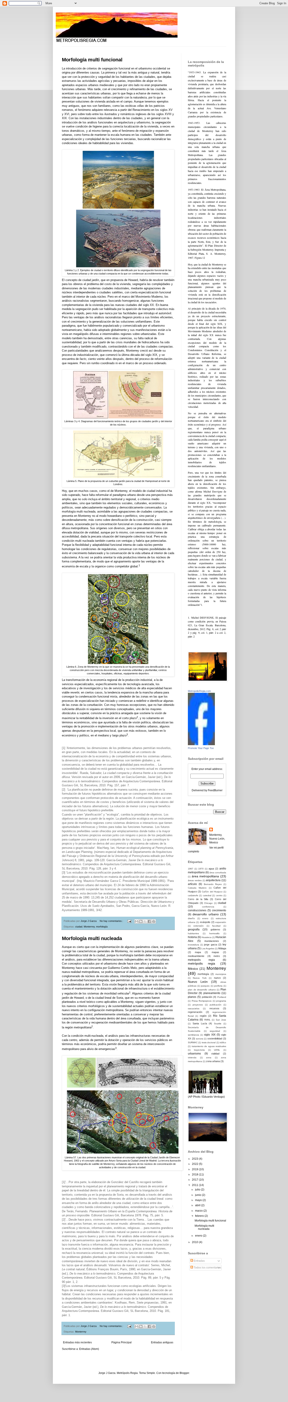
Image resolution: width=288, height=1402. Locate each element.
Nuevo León (198, 981)
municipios (220, 974)
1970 (201, 868)
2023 (195, 1158)
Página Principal (121, 1342)
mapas (215, 952)
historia (192, 937)
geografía (194, 929)
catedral (207, 895)
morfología (102, 926)
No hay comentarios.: (112, 921)
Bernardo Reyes (213, 884)
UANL (217, 1050)
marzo (199, 1210)
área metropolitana (205, 876)
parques (205, 986)
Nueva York (199, 978)
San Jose (221, 1020)
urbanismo (194, 1053)
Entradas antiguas (162, 1342)
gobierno (215, 929)
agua (211, 868)
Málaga (222, 948)
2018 (195, 1174)
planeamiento (211, 993)
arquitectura (213, 880)
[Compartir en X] (145, 921)
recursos (214, 1008)
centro (219, 895)
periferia (218, 986)
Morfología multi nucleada (92, 938)
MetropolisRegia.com (199, 691)
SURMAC (193, 1042)
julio (198, 1189)
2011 (195, 1185)
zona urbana (213, 1061)
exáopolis (205, 922)
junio (198, 1195)
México (193, 968)
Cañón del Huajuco (212, 891)
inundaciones (212, 941)
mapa (198, 952)
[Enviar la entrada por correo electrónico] (129, 921)
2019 (195, 1169)
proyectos (198, 1004)
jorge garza (210, 944)
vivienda (192, 1057)
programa (221, 1001)
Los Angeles (207, 948)
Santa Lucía (200, 1023)
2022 (195, 1164)
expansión (220, 922)
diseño (191, 918)
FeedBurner (215, 790)
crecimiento (219, 910)
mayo (198, 1200)
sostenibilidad (214, 1038)
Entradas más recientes (77, 1342)
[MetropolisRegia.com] (201, 744)
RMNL (207, 1020)
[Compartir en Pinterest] (153, 921)
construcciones (197, 910)
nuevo (217, 977)
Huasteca (207, 937)
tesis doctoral (209, 1042)
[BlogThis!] (141, 921)
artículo (192, 884)
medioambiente (196, 956)
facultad (216, 926)
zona (208, 1057)
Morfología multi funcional (92, 59)
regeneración (195, 1012)
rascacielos (193, 1008)
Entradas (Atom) (89, 1349)
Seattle (217, 1023)
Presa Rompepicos (202, 1001)
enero (205, 918)
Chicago (208, 903)
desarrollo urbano (205, 914)
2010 (195, 1242)
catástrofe (193, 895)
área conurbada (217, 872)
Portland (221, 997)
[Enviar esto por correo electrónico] (136, 921)
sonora (199, 1038)
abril (198, 1205)
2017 (195, 1179)
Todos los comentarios (207, 1267)
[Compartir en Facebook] (149, 921)
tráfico (223, 1042)
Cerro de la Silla (198, 899)
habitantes (193, 933)
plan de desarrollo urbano (202, 989)
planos (192, 997)
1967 (190, 868)
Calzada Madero (197, 888)
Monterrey (89, 926)
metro (217, 956)
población (207, 997)
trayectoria (199, 1050)
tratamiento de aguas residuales (209, 1046)
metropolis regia (201, 959)
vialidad (215, 1053)
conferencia (208, 906)
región (203, 1015)
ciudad (78, 926)
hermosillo (214, 933)
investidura (193, 944)
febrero (200, 1215)
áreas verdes (195, 880)
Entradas (199, 1260)
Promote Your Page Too (201, 748)
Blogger (184, 1373)
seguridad (215, 1031)
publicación (215, 1004)
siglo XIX (209, 1034)
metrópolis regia (201, 963)
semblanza (193, 1035)
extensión (199, 926)
